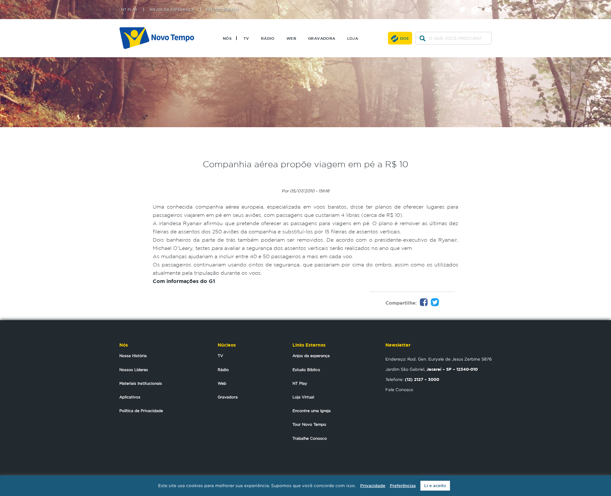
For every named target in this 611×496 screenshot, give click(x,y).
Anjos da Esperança (172, 9)
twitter (465, 4)
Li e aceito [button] (435, 485)
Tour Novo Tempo (309, 424)
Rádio (268, 38)
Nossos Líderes (133, 370)
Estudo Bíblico (222, 9)
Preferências (403, 485)
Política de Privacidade (141, 411)
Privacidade (372, 485)
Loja (352, 38)
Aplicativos (129, 397)
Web (291, 38)
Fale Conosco (399, 389)
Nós (227, 38)
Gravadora (321, 38)
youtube (490, 4)
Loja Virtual (303, 397)
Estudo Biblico (306, 370)
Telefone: (412, 379)
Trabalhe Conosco (309, 438)
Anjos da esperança (311, 356)
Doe (404, 38)
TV (246, 38)
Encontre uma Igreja (311, 411)
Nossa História (133, 356)
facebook (477, 4)
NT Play (129, 9)
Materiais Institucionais (140, 383)
